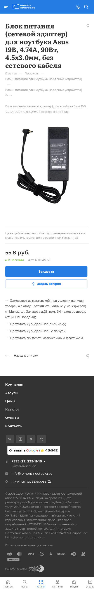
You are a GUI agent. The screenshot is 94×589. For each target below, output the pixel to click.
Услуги (11, 393)
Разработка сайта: (16, 568)
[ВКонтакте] (10, 439)
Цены (10, 401)
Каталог (12, 409)
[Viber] (41, 439)
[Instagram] (20, 439)
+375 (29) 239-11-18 (27, 461)
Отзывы (12, 418)
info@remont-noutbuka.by (32, 474)
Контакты (14, 426)
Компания (14, 384)
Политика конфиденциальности (29, 545)
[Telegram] (31, 439)
